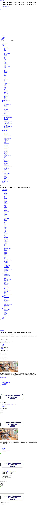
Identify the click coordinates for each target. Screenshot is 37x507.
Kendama (5, 277)
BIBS (4, 197)
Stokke (5, 238)
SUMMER (3, 182)
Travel (4, 288)
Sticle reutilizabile (6, 305)
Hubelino (5, 208)
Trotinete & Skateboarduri (7, 279)
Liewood (5, 216)
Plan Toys (5, 230)
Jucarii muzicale (6, 285)
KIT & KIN (5, 213)
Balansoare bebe (6, 253)
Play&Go (5, 231)
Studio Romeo (6, 239)
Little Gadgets (6, 280)
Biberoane (5, 307)
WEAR (3, 172)
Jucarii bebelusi (6, 286)
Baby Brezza (5, 193)
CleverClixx (5, 201)
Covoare (5, 254)
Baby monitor (6, 261)
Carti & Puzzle (6, 292)
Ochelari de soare (6, 313)
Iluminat (5, 257)
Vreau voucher (2, 348)
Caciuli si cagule (6, 310)
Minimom (5, 222)
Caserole (5, 299)
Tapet (4, 258)
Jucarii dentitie (6, 284)
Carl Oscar (5, 200)
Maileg (5, 219)
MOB (4, 223)
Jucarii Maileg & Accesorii (7, 290)
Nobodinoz (5, 227)
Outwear (5, 314)
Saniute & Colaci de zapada (8, 294)
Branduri (3, 45)
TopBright (5, 243)
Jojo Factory (5, 210)
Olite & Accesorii (6, 267)
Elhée (4, 204)
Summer (5, 295)
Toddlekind (5, 242)
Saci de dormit (6, 262)
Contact (3, 318)
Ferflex (5, 206)
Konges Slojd (5, 214)
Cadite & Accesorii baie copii (8, 272)
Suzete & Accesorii (6, 263)
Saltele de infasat (6, 264)
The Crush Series (6, 241)
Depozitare (5, 256)
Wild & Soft (5, 244)
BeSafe (5, 196)
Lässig (4, 215)
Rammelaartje (6, 233)
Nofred (5, 228)
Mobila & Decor (4, 101)
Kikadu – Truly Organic (7, 212)
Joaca (2, 273)
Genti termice (5, 301)
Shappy (5, 236)
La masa (3, 296)
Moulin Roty (5, 225)
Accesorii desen (6, 291)
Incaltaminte (5, 311)
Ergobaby (5, 205)
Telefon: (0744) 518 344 (5, 6)
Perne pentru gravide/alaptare (8, 269)
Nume (1, 410)
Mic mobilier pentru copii (7, 248)
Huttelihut (5, 209)
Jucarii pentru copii (6, 287)
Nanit (4, 226)
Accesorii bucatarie (6, 297)
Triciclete (5, 278)
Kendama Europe (6, 211)
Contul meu (3, 37)
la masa (3, 159)
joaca (2, 131)
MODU (5, 224)
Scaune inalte (5, 252)
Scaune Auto (3, 44)
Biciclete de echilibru (7, 275)
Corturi (5, 251)
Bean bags (5, 250)
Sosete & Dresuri (6, 315)
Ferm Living (5, 207)
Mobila (5, 247)
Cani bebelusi (5, 298)
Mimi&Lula (5, 221)
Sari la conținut (2, 0)
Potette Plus (5, 232)
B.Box (5, 192)
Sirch (4, 235)
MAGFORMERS (6, 218)
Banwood (5, 195)
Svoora (5, 240)
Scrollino (5, 234)
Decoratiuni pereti (6, 255)
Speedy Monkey (6, 237)
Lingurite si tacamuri (6, 300)
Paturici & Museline (6, 268)
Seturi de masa (6, 303)
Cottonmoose (5, 203)
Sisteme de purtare (6, 270)
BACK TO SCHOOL (5, 189)
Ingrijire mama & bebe (7, 266)
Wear (2, 308)
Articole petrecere (6, 274)
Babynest (5, 271)
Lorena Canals (6, 217)
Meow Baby (5, 220)
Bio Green (5, 198)
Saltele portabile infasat (7, 265)
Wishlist (3, 35)
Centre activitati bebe (7, 283)
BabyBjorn (5, 194)
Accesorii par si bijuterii (7, 309)
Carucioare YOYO (4, 43)
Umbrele (5, 316)
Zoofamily (5, 245)
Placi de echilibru (6, 281)
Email (1, 411)
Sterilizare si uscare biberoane (8, 304)
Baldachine (5, 249)
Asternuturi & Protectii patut (8, 260)
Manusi (5, 312)
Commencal (5, 202)
